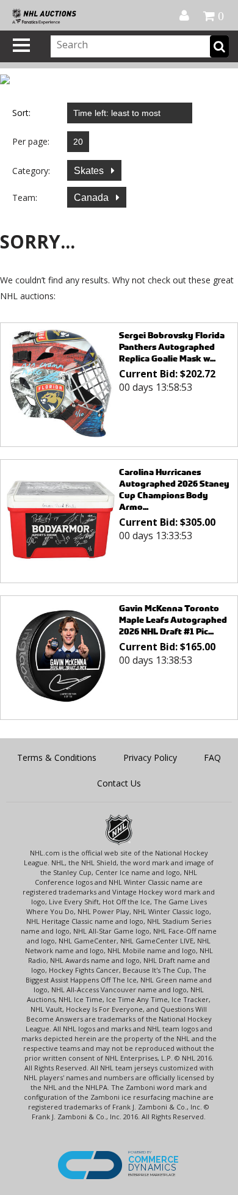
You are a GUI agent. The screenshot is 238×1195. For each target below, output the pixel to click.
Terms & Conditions (56, 757)
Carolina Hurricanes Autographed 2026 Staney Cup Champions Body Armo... (174, 489)
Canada (92, 197)
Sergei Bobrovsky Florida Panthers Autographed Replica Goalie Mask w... (172, 346)
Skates (90, 170)
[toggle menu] (21, 45)
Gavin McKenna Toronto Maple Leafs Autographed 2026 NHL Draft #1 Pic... (173, 619)
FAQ (212, 757)
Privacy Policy (150, 757)
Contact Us (119, 783)
